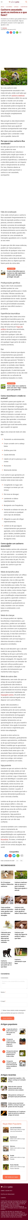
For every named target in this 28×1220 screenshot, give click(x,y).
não (21, 860)
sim (17, 860)
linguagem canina (7, 695)
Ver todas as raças (11, 1177)
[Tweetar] (14, 32)
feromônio (4, 839)
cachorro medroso (18, 96)
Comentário (4, 978)
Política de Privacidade (7, 1194)
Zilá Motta (4, 28)
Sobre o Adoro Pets (6, 1190)
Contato (3, 1197)
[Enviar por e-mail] (20, 32)
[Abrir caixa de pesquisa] (26, 2)
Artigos (16, 6)
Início (2, 6)
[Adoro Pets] (14, 2)
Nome (3, 992)
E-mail (3, 1001)
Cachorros (9, 6)
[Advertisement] (14, 50)
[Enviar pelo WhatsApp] (17, 32)
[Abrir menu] (1, 1)
